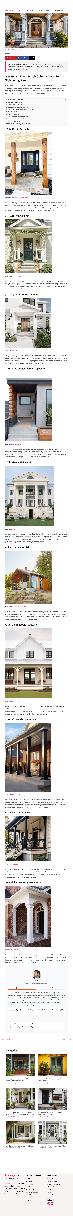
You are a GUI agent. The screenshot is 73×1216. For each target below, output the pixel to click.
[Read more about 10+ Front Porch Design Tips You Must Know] (52, 1065)
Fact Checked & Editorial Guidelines (23, 1024)
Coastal (28, 1200)
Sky (36, 980)
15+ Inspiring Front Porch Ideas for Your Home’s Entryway (19, 1080)
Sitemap (50, 1190)
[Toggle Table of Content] (63, 99)
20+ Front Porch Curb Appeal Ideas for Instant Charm (19, 1147)
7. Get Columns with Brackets (17, 117)
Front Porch (29, 1187)
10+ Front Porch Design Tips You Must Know (50, 1080)
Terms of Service (52, 1182)
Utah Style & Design (18, 606)
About (49, 1192)
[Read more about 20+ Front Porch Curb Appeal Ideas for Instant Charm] (20, 1132)
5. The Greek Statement (14, 112)
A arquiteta (15, 864)
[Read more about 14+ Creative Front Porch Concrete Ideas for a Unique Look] (52, 1132)
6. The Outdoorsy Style (14, 114)
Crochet (28, 1197)
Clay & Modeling (31, 1195)
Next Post (66, 1039)
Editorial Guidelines (53, 1184)
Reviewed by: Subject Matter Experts (24, 1027)
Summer (28, 1203)
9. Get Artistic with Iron (14, 121)
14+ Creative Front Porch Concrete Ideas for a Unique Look (51, 1147)
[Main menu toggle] (69, 3)
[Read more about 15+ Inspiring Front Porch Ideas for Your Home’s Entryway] (20, 1065)
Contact (50, 1195)
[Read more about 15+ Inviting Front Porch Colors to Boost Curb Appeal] (52, 1099)
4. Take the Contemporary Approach (19, 109)
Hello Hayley (16, 701)
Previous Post (8, 1039)
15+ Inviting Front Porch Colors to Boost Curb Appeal (51, 1113)
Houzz (13, 529)
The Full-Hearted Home (20, 198)
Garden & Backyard (32, 1192)
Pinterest (14, 950)
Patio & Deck (30, 1190)
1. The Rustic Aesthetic (14, 102)
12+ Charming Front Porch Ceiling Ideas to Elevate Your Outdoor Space (20, 1113)
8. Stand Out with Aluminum (16, 119)
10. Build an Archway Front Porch (18, 124)
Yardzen (14, 350)
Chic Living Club (9, 1183)
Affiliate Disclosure (53, 1187)
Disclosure (24, 69)
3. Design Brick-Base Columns (17, 107)
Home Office (30, 1184)
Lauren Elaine (16, 276)
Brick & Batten (16, 444)
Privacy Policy (51, 1179)
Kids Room (29, 1182)
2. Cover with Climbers (14, 105)
